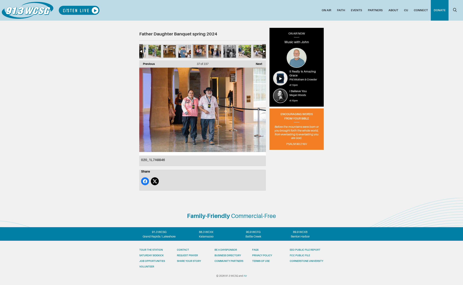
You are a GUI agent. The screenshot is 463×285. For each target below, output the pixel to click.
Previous (147, 64)
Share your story (189, 261)
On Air (326, 10)
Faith (341, 10)
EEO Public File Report (305, 249)
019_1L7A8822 (184, 51)
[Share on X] (155, 181)
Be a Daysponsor (225, 249)
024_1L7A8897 (259, 51)
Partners (375, 10)
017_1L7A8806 (154, 51)
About (393, 10)
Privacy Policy (262, 255)
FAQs (255, 249)
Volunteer (146, 266)
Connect (421, 10)
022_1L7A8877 (229, 51)
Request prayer (187, 255)
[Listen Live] (79, 10)
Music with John (296, 42)
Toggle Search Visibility (454, 9)
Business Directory (227, 255)
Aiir (245, 275)
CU (406, 10)
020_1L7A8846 (199, 51)
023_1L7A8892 (244, 51)
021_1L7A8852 (214, 51)
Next (257, 64)
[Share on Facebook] (145, 181)
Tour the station (151, 249)
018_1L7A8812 (169, 51)
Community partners (228, 261)
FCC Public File (300, 255)
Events (356, 10)
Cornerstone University (306, 261)
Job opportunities (152, 261)
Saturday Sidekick (151, 255)
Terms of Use (261, 261)
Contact (183, 249)
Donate (440, 10)
